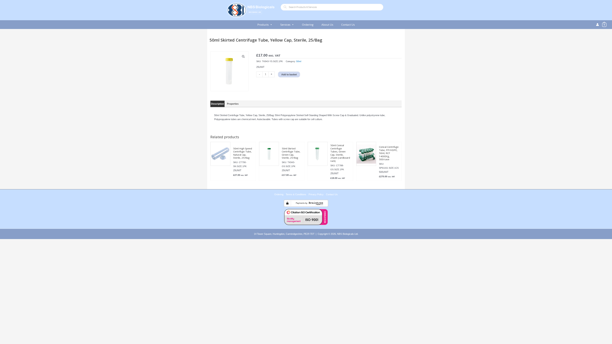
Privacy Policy (316, 194)
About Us (327, 24)
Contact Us (348, 24)
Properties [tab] (233, 103)
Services (285, 24)
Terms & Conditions (296, 194)
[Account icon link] (597, 24)
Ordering (307, 24)
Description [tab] (217, 103)
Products (263, 24)
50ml (298, 61)
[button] (243, 56)
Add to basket (289, 74)
